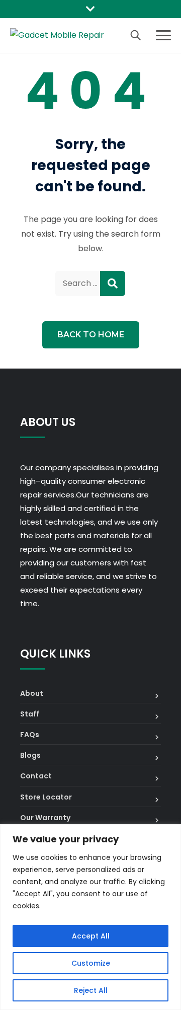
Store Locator (46, 797)
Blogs (30, 755)
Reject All (91, 990)
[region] (90, 917)
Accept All (91, 936)
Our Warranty (45, 818)
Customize (90, 963)
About (31, 693)
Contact (36, 776)
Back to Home (90, 334)
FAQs (29, 735)
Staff (29, 714)
